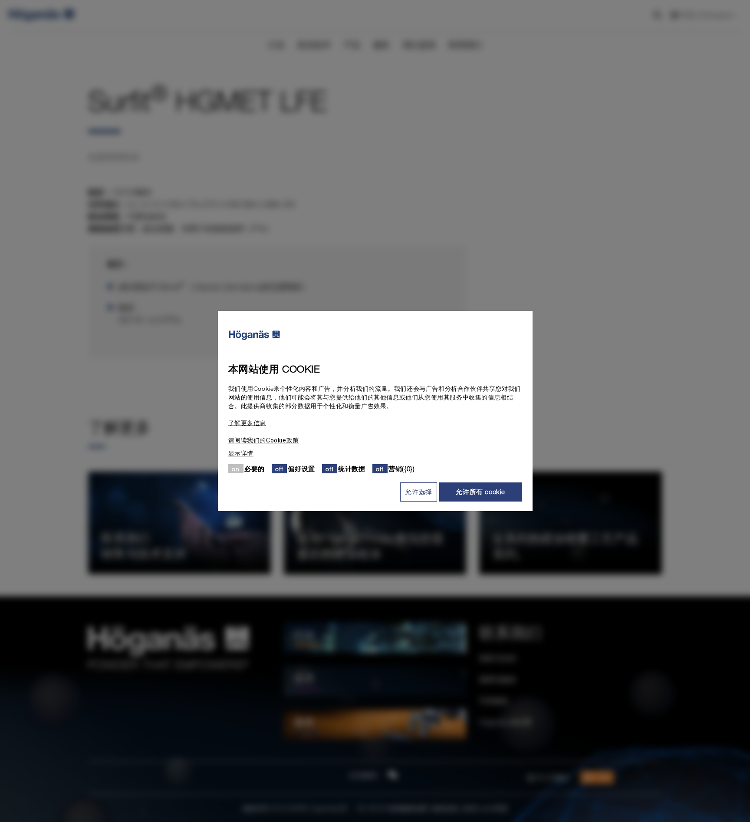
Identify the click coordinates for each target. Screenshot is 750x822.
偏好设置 (301, 468)
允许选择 (418, 491)
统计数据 (351, 468)
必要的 (254, 468)
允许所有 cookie (480, 491)
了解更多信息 (247, 422)
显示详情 (240, 453)
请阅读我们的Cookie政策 (263, 440)
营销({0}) (401, 468)
